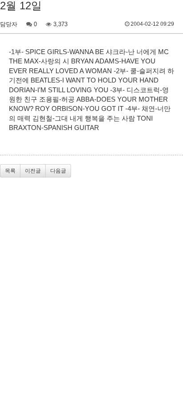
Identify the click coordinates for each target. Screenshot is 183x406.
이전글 (33, 171)
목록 (10, 171)
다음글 (58, 171)
